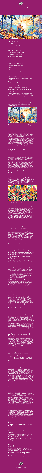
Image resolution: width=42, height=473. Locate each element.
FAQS (9, 69)
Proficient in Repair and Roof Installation (14, 50)
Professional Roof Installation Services (15, 54)
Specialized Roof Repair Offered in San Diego (16, 52)
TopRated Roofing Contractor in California (15, 56)
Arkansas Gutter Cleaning (21, 7)
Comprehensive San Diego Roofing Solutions (15, 45)
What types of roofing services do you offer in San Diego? (18, 71)
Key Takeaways (10, 43)
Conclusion (10, 67)
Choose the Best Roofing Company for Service (16, 58)
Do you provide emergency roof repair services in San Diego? (19, 74)
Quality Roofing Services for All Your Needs (16, 48)
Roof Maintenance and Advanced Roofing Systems (16, 61)
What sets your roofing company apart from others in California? (19, 76)
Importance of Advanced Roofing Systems (16, 65)
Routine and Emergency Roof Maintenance (16, 63)
